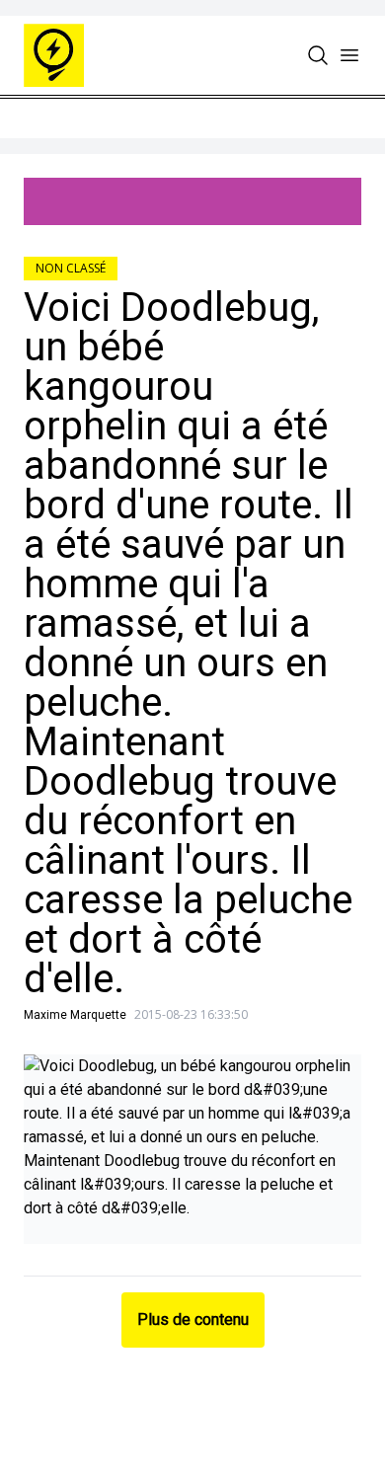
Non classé (71, 268)
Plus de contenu (193, 1319)
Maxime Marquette (75, 1015)
